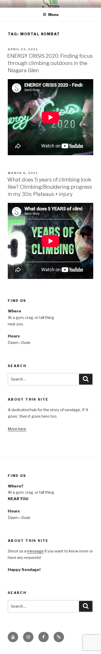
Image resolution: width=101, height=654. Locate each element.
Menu (53, 14)
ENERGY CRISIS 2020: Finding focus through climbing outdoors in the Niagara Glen (50, 63)
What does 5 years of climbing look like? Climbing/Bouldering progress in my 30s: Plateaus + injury (49, 187)
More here (17, 429)
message (35, 551)
